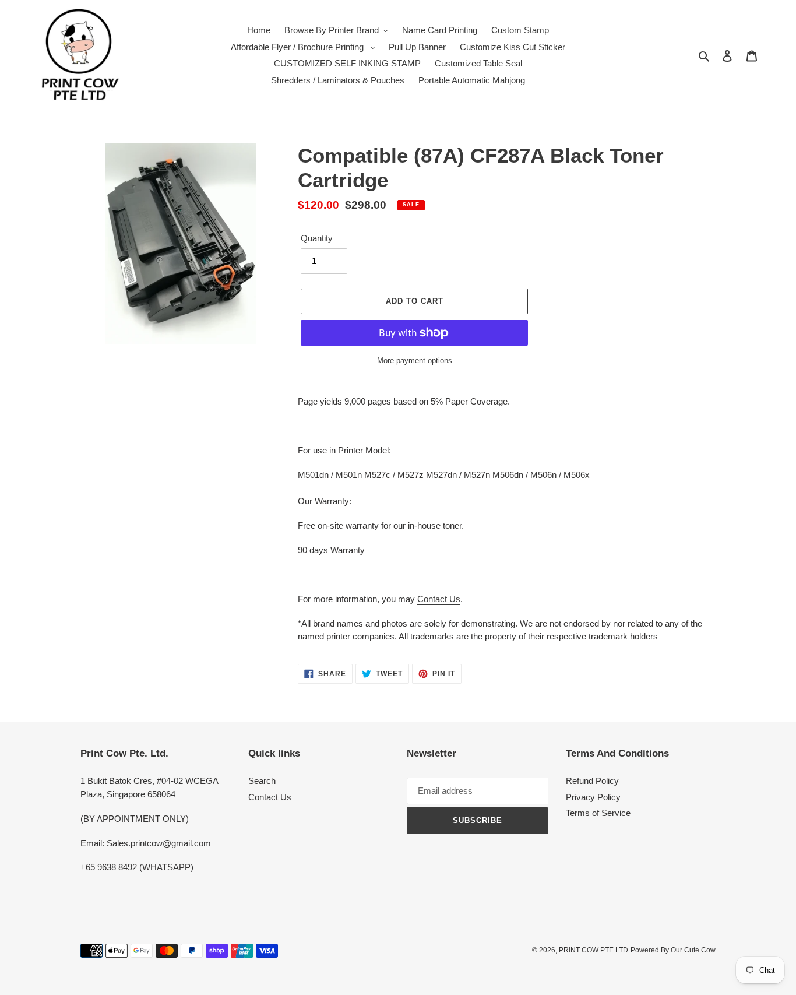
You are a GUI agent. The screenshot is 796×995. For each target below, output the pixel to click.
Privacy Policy (593, 797)
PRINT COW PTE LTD (593, 950)
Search (262, 781)
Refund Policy (592, 781)
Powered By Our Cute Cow (673, 950)
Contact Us (438, 599)
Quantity (317, 238)
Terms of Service (598, 813)
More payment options (414, 360)
